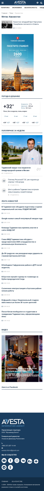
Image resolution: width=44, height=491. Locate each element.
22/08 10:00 (6, 283)
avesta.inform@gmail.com (10, 450)
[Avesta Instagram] (16, 460)
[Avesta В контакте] (23, 460)
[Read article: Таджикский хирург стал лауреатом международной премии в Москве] (22, 149)
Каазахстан (19, 13)
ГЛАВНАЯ (5, 481)
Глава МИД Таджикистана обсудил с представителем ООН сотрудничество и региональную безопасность (19, 241)
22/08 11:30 (6, 248)
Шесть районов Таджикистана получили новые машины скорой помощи (23, 190)
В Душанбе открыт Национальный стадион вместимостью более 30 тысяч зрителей (20, 301)
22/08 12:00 (6, 234)
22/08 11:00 (6, 260)
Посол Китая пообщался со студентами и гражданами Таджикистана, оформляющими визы (21, 314)
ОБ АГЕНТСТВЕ (17, 481)
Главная (4, 13)
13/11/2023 (17, 28)
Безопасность (30, 7)
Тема (11, 13)
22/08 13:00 (6, 222)
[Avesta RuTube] (29, 461)
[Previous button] (3, 358)
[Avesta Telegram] (4, 467)
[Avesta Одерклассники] (10, 467)
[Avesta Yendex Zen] (36, 461)
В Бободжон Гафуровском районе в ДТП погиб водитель (22, 266)
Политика (5, 7)
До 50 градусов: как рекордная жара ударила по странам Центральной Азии (22, 254)
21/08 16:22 (6, 320)
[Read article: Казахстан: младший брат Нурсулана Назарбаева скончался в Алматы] (7, 24)
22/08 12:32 (6, 213)
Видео (10, 367)
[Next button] (41, 358)
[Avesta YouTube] (4, 460)
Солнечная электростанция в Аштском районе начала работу (21, 289)
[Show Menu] (3, 2)
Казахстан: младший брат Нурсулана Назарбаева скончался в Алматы (27, 23)
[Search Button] (41, 2)
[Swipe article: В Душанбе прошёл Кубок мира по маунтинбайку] (22, 358)
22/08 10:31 (6, 271)
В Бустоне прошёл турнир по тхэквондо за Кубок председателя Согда (20, 277)
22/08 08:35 (6, 306)
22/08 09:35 (6, 295)
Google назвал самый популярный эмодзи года (22, 218)
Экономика (17, 7)
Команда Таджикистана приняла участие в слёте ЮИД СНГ (20, 228)
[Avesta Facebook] (10, 460)
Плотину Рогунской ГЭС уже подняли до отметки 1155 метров (23, 180)
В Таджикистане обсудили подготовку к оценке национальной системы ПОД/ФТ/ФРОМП (22, 208)
